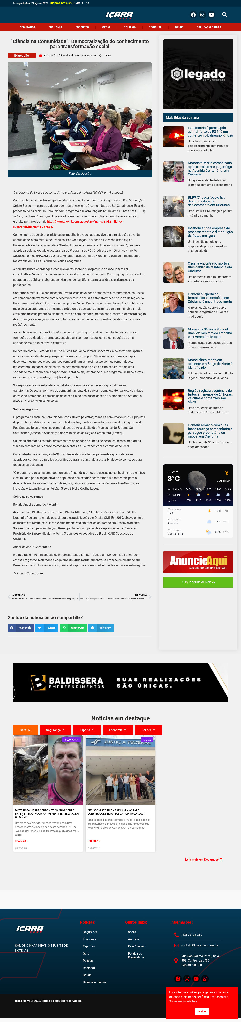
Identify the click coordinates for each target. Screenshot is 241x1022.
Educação (21, 55)
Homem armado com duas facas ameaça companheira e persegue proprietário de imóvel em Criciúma (210, 430)
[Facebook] (193, 14)
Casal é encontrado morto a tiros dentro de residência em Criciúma (210, 267)
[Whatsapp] (205, 978)
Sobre (132, 932)
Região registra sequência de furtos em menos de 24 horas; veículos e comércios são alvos (210, 396)
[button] (225, 15)
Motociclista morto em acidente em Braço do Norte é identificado (210, 363)
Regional (155, 27)
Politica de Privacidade (136, 955)
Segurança (27, 27)
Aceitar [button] (202, 1011)
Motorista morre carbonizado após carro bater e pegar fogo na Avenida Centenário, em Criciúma (210, 168)
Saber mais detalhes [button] (183, 1001)
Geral (106, 27)
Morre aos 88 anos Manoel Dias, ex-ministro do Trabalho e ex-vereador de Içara (210, 333)
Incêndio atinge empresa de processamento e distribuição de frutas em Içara (210, 232)
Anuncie (133, 939)
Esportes (82, 27)
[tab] (25, 730)
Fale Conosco (137, 946)
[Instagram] (202, 14)
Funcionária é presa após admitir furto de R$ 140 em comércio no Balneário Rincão (210, 131)
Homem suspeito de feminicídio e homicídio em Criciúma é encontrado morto (210, 298)
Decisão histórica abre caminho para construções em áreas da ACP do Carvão (116, 812)
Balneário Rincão (209, 27)
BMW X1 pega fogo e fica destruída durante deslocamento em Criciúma (209, 201)
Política (130, 27)
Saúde (179, 27)
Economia (55, 27)
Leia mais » (21, 841)
